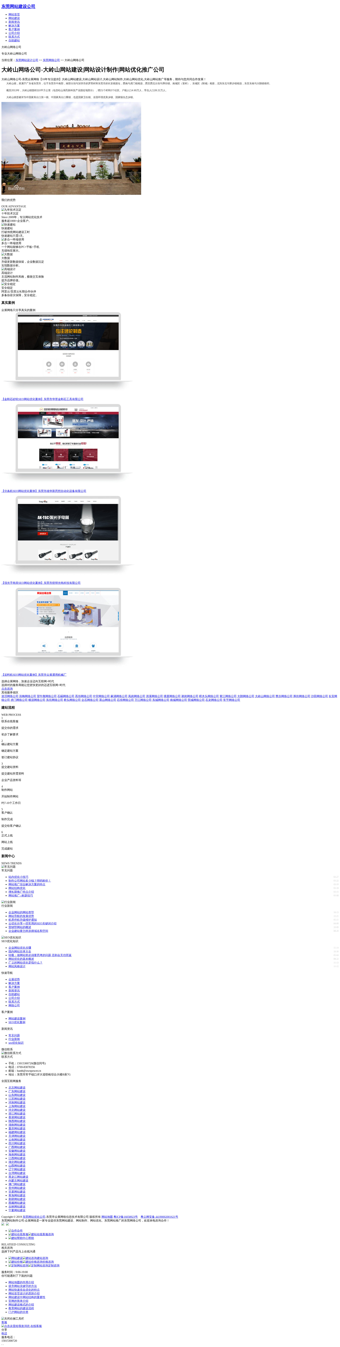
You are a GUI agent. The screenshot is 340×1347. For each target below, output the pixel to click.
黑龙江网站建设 (18, 1176)
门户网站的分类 (18, 1312)
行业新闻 (14, 1039)
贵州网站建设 (17, 1187)
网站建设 (14, 18)
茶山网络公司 (107, 699)
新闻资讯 (14, 21)
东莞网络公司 (51, 60)
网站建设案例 (17, 1018)
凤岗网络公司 (136, 696)
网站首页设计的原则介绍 (24, 1293)
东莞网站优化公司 (34, 1216)
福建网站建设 (17, 1132)
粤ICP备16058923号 (126, 1216)
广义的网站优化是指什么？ (25, 962)
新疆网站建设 (17, 1199)
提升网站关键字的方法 (22, 1286)
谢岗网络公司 (189, 696)
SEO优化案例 (16, 1022)
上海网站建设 (17, 1106)
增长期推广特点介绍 (21, 891)
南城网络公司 (178, 699)
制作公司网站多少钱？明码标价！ (29, 880)
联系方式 (14, 36)
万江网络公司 (143, 699)
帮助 (31, 1238)
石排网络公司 (125, 699)
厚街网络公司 (301, 696)
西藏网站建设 (17, 1202)
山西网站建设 (17, 1165)
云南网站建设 (17, 1139)
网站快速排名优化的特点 (24, 1289)
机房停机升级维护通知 (22, 919)
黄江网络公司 (228, 696)
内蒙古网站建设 (18, 1180)
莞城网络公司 (196, 699)
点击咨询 (7, 688)
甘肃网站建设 (17, 1191)
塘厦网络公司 (172, 696)
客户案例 (14, 29)
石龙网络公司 (213, 699)
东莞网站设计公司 (27, 60)
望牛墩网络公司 (47, 696)
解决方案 (14, 25)
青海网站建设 (17, 1195)
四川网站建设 (17, 1143)
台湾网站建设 (17, 1173)
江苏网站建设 (17, 1098)
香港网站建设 (17, 1117)
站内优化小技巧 (18, 876)
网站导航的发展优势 (21, 916)
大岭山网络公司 (265, 696)
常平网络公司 (231, 699)
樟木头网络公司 (209, 696)
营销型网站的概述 (19, 927)
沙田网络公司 (319, 696)
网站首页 (14, 14)
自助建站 (14, 40)
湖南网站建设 (17, 1124)
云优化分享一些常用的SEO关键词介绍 (32, 923)
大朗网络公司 (245, 696)
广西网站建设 (17, 1147)
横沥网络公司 (36, 699)
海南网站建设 (17, 1154)
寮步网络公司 (284, 696)
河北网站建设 (17, 1109)
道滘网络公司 (9, 696)
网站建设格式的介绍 (21, 1304)
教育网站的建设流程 (21, 1308)
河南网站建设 (17, 1102)
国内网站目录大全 (19, 951)
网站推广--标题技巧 (20, 895)
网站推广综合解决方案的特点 (26, 884)
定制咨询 (54, 1265)
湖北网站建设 (17, 1161)
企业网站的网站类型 (21, 912)
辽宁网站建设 (17, 1169)
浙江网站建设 (17, 1113)
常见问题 (14, 1035)
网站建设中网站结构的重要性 (26, 1297)
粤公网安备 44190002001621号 (159, 1216)
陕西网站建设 (17, 1121)
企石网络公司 (89, 699)
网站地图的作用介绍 (21, 1282)
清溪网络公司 (154, 696)
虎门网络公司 (19, 699)
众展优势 (14, 979)
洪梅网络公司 (27, 696)
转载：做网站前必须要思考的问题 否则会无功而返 (40, 955)
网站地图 (107, 1216)
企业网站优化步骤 (19, 947)
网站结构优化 (17, 888)
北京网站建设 (17, 1087)
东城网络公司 (160, 699)
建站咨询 (42, 1258)
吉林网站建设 (17, 1206)
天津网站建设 (17, 1135)
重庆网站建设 (17, 1128)
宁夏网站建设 (17, 1210)
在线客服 (36, 1326)
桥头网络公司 (72, 699)
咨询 (51, 1234)
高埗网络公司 (83, 696)
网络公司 (14, 1005)
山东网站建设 (17, 1095)
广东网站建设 (17, 1091)
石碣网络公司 (65, 696)
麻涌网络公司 (119, 696)
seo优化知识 (16, 1042)
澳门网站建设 (17, 1184)
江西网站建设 (17, 1158)
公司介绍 (14, 33)
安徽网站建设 (17, 1150)
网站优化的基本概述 (21, 958)
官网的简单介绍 (18, 1300)
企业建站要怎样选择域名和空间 (28, 930)
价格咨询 (48, 1261)
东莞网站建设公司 (18, 6)
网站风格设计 (17, 966)
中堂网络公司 (101, 696)
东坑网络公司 (54, 699)
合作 (20, 1230)
